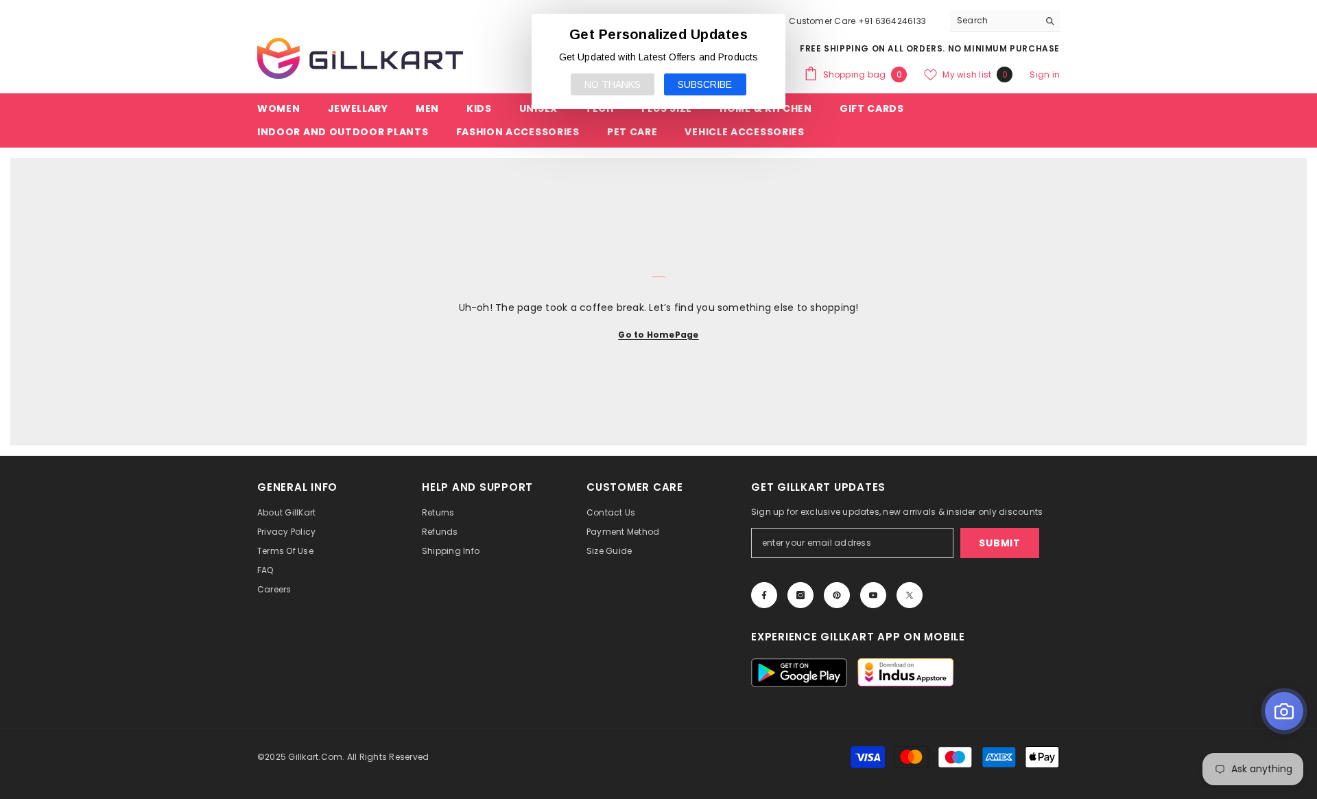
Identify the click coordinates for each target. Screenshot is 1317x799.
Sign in (1045, 74)
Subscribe (705, 84)
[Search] (1005, 21)
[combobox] (994, 20)
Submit (999, 543)
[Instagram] (800, 595)
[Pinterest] (837, 595)
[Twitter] (910, 595)
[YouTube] (873, 595)
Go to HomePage (658, 334)
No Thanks (612, 84)
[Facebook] (764, 595)
